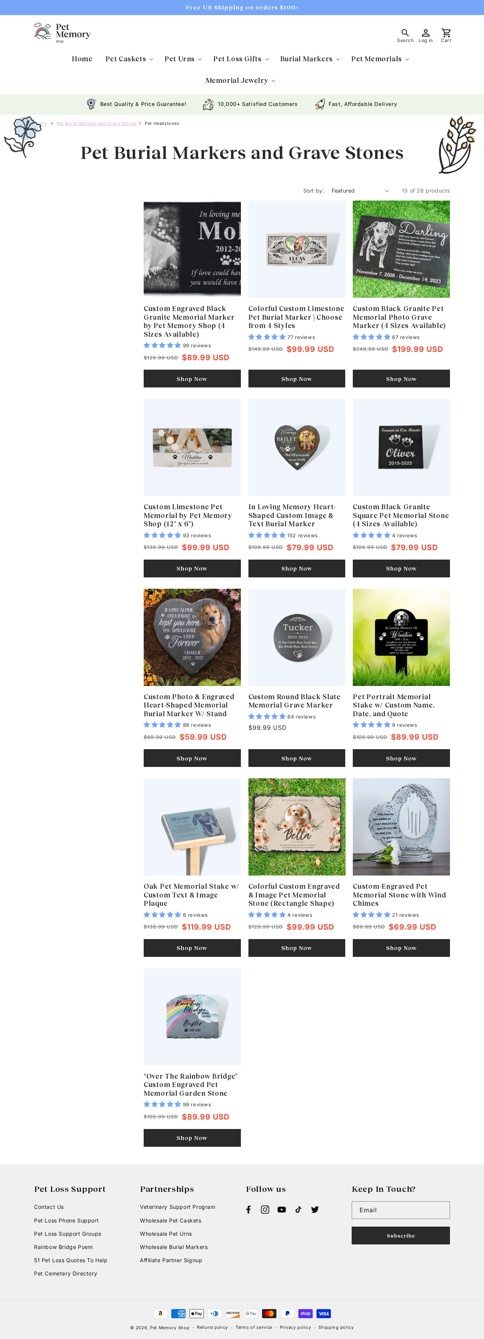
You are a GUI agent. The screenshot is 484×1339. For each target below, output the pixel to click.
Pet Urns (179, 58)
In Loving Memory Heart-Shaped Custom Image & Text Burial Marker (292, 515)
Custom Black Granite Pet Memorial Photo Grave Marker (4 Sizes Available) (399, 317)
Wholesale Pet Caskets (171, 1220)
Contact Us (49, 1207)
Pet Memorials (376, 58)
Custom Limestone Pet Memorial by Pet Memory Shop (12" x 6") (188, 515)
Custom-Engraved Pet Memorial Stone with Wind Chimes (399, 894)
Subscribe (401, 1235)
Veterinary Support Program (178, 1207)
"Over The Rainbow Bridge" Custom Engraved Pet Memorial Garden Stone (191, 1084)
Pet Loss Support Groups (67, 1233)
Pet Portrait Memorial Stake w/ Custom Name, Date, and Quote (393, 705)
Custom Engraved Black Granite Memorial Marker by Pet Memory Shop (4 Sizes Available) (189, 321)
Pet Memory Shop (170, 1327)
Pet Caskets (125, 58)
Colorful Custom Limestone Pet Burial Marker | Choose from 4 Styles (296, 317)
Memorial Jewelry (237, 80)
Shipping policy (336, 1327)
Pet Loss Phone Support (66, 1220)
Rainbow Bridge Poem (63, 1247)
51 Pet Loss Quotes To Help (71, 1260)
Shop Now (192, 378)
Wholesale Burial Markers (174, 1247)
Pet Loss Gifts (237, 58)
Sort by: (313, 190)
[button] (129, 59)
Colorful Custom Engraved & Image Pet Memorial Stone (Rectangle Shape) (294, 894)
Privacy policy (295, 1327)
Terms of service (254, 1327)
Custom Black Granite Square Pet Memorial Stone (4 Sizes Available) (401, 515)
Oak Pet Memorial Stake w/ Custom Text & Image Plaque (191, 894)
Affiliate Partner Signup (171, 1260)
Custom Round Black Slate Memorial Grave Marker (294, 700)
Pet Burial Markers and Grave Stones (97, 123)
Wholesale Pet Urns (166, 1233)
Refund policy (212, 1327)
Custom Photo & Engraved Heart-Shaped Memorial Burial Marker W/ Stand (189, 705)
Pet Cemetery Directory (65, 1273)
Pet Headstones (162, 123)
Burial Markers (306, 58)
